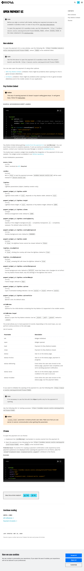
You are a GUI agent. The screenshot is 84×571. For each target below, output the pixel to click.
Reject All (73, 560)
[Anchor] (25, 11)
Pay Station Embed (74, 17)
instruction (21, 98)
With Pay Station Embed (13, 71)
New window (72, 14)
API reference (7, 518)
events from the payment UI (34, 145)
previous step (28, 33)
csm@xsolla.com (49, 149)
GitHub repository (38, 154)
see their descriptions (47, 24)
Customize (74, 565)
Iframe (70, 20)
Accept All (74, 555)
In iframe (9, 76)
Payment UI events (9, 521)
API (19, 166)
